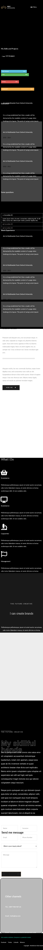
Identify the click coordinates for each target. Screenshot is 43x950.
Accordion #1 (8, 215)
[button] (22, 215)
